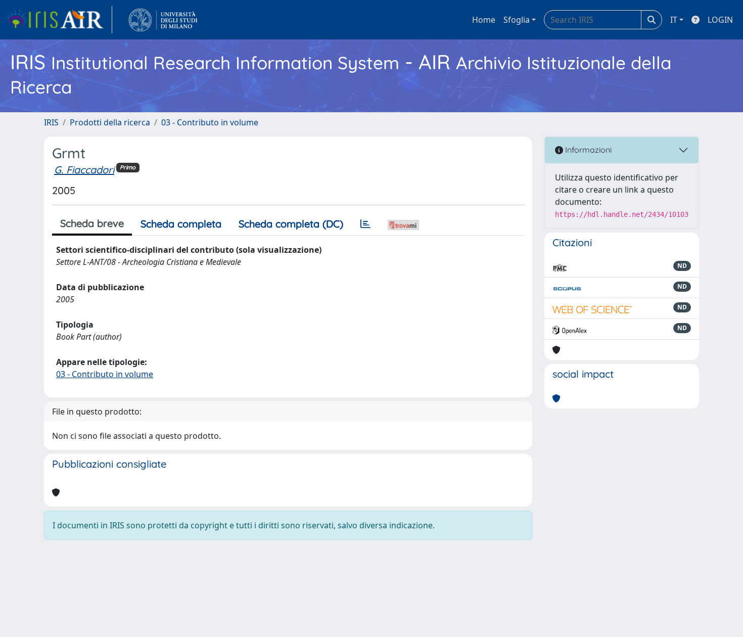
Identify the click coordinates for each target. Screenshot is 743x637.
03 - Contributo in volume (209, 122)
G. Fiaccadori (84, 169)
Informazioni (587, 150)
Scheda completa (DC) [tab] (291, 223)
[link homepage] (59, 19)
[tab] (365, 224)
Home (483, 19)
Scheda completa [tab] (181, 223)
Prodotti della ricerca (110, 122)
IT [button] (673, 19)
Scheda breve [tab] (92, 223)
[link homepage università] (163, 19)
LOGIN (720, 19)
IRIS (51, 122)
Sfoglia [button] (516, 19)
